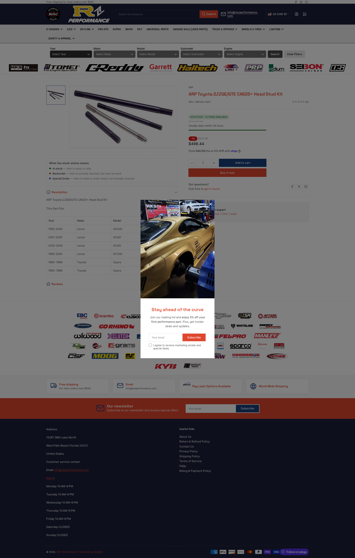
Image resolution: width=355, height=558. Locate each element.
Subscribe (194, 337)
